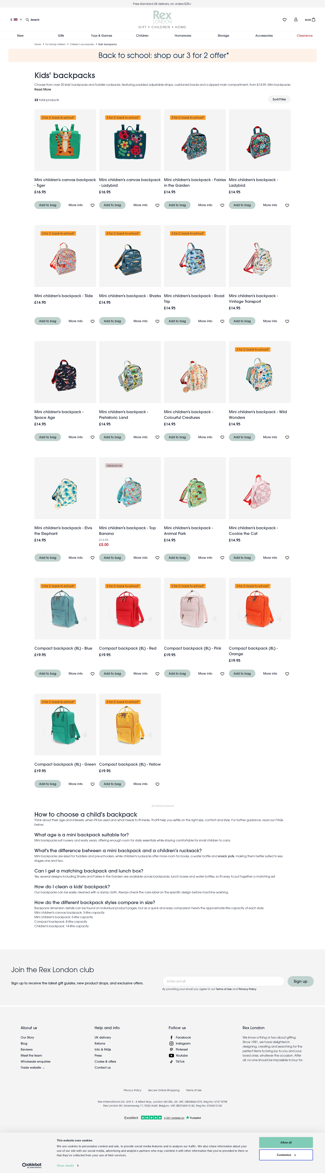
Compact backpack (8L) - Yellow (130, 764)
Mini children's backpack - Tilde (63, 295)
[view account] (296, 19)
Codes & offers (105, 1061)
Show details (65, 1165)
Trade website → (33, 1067)
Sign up (301, 981)
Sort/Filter (279, 99)
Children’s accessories (82, 44)
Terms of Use (224, 989)
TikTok (180, 1061)
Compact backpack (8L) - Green (65, 764)
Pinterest (182, 1049)
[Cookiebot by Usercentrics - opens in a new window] (31, 1165)
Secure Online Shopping (164, 1090)
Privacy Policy (247, 989)
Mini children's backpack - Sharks (130, 295)
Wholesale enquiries (35, 1061)
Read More (42, 89)
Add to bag (47, 205)
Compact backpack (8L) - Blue (63, 648)
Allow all (286, 1142)
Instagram (183, 1043)
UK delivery (103, 1037)
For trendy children (55, 44)
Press (98, 1055)
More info (76, 205)
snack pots (226, 856)
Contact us (103, 1067)
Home (37, 44)
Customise (284, 1154)
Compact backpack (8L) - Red (127, 648)
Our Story (27, 1037)
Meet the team (31, 1055)
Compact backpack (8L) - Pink (192, 648)
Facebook (183, 1037)
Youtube (182, 1055)
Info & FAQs (103, 1049)
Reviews (27, 1049)
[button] (32, 19)
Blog (24, 1043)
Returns (100, 1043)
